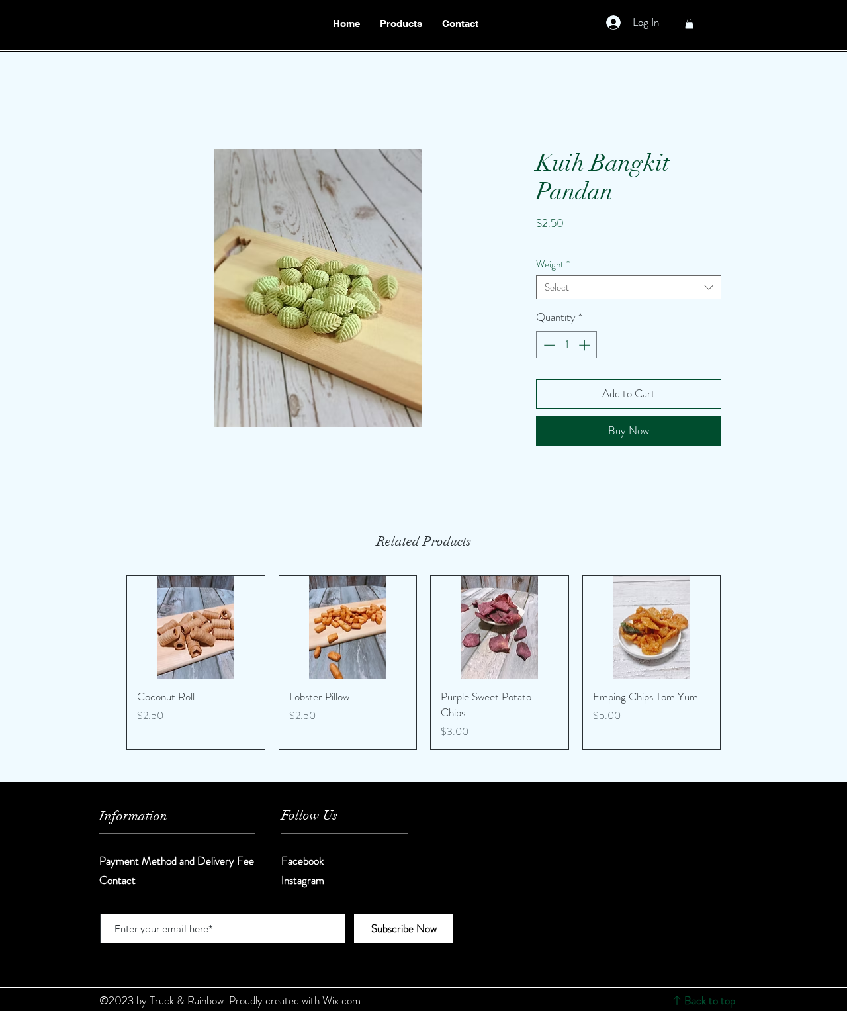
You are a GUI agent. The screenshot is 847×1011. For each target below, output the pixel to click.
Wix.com (341, 1000)
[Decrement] (548, 345)
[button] (401, 24)
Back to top (709, 1000)
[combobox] (628, 287)
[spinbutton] (567, 345)
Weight (553, 264)
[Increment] (586, 345)
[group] (423, 663)
